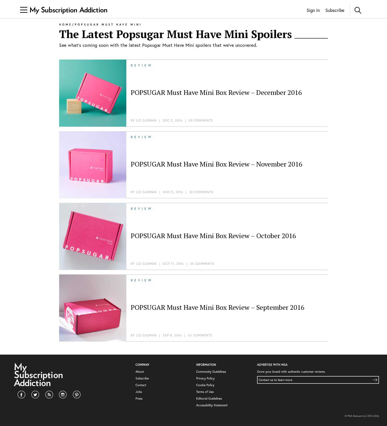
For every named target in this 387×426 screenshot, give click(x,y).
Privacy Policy (205, 378)
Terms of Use (205, 392)
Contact (140, 385)
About (139, 371)
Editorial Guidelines (209, 398)
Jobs (138, 392)
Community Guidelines (211, 371)
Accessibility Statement (212, 405)
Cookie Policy (205, 385)
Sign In (313, 10)
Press (138, 398)
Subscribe (334, 10)
